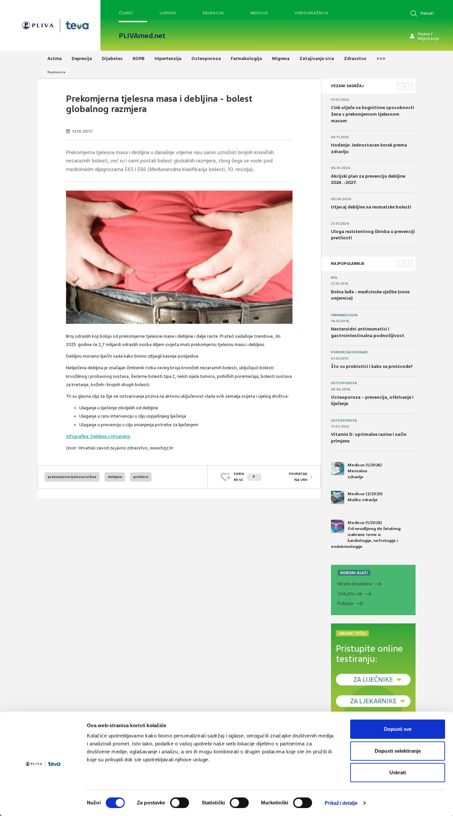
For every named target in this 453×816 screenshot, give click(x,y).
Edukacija (213, 13)
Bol (334, 278)
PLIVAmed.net (142, 35)
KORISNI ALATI (354, 572)
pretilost (140, 477)
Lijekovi (168, 13)
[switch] (179, 802)
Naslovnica (56, 72)
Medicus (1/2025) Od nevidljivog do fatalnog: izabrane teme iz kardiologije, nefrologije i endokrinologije (366, 535)
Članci (126, 13)
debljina (115, 477)
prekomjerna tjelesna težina (72, 477)
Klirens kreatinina (355, 584)
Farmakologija (344, 315)
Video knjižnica (311, 13)
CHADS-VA (350, 594)
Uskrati (397, 772)
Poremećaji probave (349, 352)
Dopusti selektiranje (398, 751)
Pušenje (346, 603)
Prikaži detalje (341, 803)
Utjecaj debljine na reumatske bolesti (371, 207)
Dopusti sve (398, 729)
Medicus (259, 13)
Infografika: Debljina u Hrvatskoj (98, 436)
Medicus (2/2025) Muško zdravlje (365, 496)
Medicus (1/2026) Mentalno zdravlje (365, 471)
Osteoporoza (344, 383)
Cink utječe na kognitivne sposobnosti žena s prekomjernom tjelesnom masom (372, 114)
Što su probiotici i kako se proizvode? (372, 366)
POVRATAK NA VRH (298, 477)
